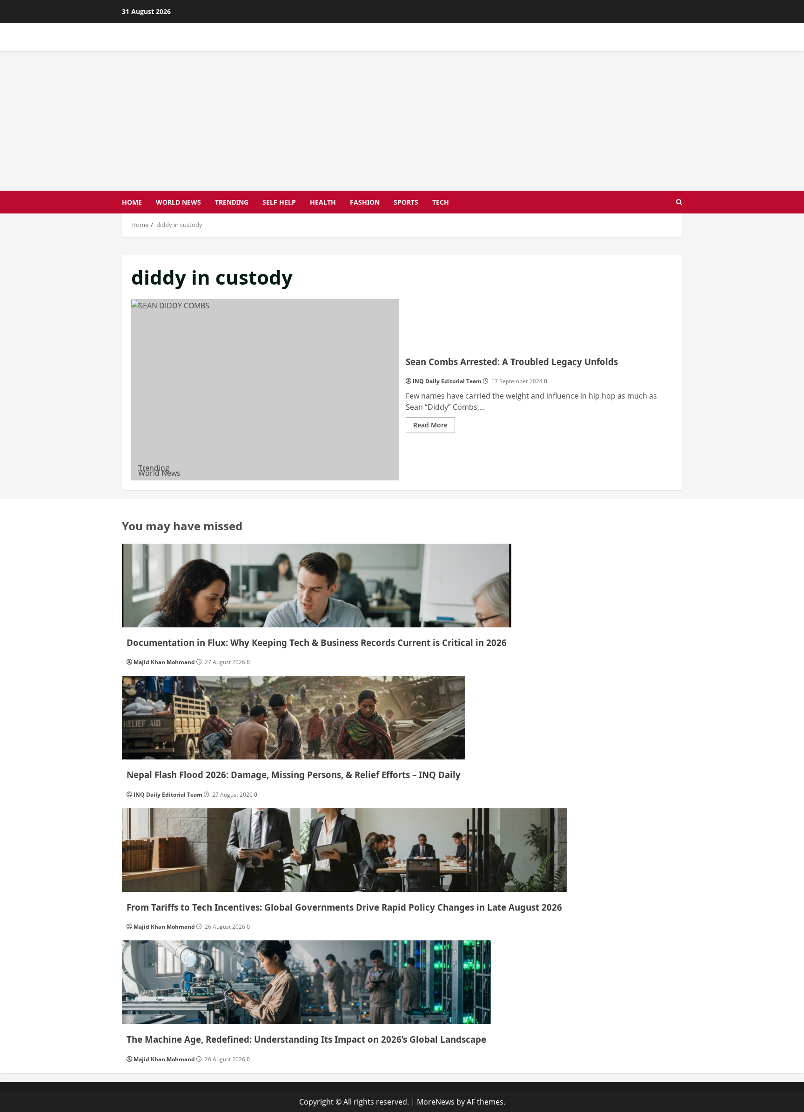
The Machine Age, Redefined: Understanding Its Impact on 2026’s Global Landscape (306, 1039)
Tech (440, 202)
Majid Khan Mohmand (164, 662)
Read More (434, 426)
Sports (406, 202)
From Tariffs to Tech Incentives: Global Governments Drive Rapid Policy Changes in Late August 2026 (344, 907)
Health (323, 202)
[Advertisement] (402, 121)
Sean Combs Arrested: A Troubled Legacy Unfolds (265, 389)
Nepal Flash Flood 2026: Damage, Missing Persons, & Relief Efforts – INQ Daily (294, 774)
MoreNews (436, 1102)
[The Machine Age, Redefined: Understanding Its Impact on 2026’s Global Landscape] (306, 982)
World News (178, 202)
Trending (231, 202)
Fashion (365, 202)
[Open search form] (679, 202)
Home (132, 202)
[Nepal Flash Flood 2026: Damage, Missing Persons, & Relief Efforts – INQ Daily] (293, 717)
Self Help (279, 202)
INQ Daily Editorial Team (447, 381)
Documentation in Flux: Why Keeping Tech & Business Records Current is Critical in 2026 (317, 642)
